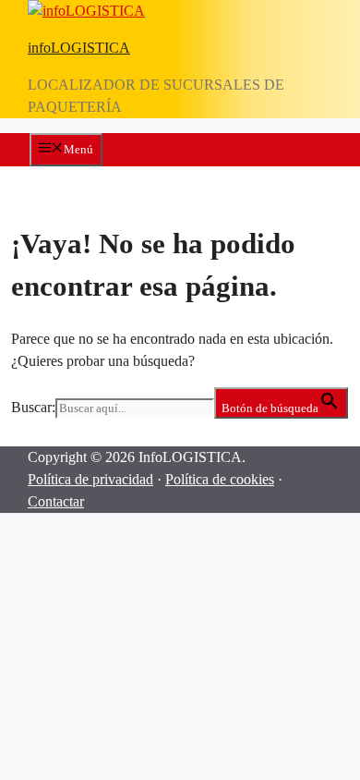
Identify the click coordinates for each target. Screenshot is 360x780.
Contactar (56, 501)
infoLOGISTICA (79, 47)
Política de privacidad (90, 479)
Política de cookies (219, 479)
